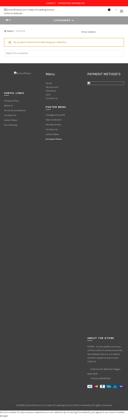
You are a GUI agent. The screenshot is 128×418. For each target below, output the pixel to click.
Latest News (10, 120)
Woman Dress (53, 124)
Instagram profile (55, 115)
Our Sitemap (11, 125)
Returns (8, 105)
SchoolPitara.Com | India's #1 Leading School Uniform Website (58, 405)
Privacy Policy (11, 100)
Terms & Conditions (15, 110)
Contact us (52, 98)
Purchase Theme (54, 139)
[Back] (8, 20)
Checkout (51, 90)
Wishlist (109, 10)
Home (10, 31)
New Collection (54, 119)
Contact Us (10, 115)
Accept (4, 416)
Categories (62, 20)
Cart (48, 94)
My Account (52, 87)
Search (120, 53)
